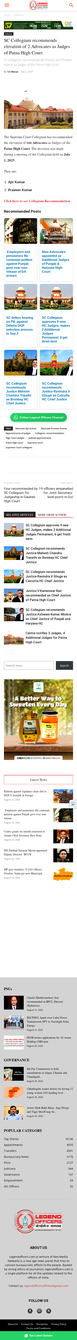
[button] (6, 5)
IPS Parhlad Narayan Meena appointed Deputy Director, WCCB (25, 852)
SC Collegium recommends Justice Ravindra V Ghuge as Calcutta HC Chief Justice (56, 391)
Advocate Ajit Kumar (26, 428)
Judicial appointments (40, 437)
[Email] (57, 81)
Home (7, 14)
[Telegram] (66, 81)
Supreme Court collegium (19, 447)
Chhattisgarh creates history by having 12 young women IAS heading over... (50, 1091)
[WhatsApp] (38, 81)
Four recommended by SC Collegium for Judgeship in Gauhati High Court (21, 495)
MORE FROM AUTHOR (52, 515)
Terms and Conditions (38, 1328)
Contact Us (27, 1324)
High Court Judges (15, 437)
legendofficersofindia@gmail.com (46, 1286)
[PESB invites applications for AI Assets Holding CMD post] (14, 1042)
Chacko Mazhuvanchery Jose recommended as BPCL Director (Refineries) (45, 1001)
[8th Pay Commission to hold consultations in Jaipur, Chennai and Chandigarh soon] (14, 1074)
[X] (29, 81)
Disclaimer (42, 1324)
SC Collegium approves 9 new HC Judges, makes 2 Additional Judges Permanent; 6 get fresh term (56, 329)
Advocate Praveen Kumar (54, 428)
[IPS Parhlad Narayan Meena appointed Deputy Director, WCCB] (63, 855)
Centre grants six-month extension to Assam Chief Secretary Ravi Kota (24, 833)
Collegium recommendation (49, 433)
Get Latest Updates (41, 1335)
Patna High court (14, 442)
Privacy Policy (58, 1324)
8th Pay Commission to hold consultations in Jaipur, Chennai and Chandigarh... (47, 1073)
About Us (13, 1324)
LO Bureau (13, 71)
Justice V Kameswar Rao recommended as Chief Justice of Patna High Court (48, 595)
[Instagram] (39, 1311)
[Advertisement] (38, 926)
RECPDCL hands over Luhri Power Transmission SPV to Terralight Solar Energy (48, 1021)
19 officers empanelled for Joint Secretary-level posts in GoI (56, 493)
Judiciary (19, 14)
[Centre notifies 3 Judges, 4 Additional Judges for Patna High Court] (14, 638)
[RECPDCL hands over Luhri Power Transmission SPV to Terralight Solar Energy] (14, 1023)
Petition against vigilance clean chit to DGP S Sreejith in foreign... (25, 793)
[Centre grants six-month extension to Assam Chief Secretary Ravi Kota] (63, 836)
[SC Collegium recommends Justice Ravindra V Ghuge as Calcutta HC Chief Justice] (14, 576)
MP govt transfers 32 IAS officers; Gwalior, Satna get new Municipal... (24, 871)
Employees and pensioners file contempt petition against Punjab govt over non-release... (27, 814)
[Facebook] (20, 81)
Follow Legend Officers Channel (41, 417)
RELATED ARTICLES (19, 515)
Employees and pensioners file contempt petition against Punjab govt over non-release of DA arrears (19, 263)
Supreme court (35, 442)
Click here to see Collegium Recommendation (37, 200)
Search (64, 665)
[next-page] (12, 652)
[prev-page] (6, 652)
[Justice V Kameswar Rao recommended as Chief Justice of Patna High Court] (14, 595)
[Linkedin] (48, 81)
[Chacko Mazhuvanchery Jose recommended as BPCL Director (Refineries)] (14, 1003)
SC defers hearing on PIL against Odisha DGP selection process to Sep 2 (19, 325)
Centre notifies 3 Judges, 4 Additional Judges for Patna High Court (46, 637)
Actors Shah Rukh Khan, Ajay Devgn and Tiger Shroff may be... (48, 1110)
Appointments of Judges (18, 433)
